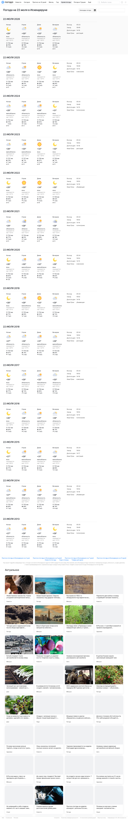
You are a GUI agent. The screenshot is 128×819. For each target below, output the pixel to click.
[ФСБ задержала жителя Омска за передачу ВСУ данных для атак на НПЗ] (79, 679)
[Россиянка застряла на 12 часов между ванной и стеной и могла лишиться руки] (109, 770)
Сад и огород (63, 560)
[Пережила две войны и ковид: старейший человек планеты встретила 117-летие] (109, 589)
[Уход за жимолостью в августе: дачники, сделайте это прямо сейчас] (19, 710)
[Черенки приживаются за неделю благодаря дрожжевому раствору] (79, 740)
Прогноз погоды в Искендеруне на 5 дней (47, 558)
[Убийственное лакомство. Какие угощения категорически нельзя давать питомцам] (19, 589)
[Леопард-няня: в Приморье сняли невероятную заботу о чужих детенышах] (79, 619)
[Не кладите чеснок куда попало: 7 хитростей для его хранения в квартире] (79, 770)
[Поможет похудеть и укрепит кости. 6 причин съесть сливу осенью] (49, 649)
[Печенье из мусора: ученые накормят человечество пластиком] (109, 800)
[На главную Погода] (8, 2)
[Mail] (2, 2)
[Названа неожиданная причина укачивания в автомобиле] (79, 649)
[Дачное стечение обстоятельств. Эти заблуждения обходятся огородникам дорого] (109, 710)
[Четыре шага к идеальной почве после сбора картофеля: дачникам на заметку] (19, 619)
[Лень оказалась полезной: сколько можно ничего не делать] (49, 740)
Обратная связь (101, 817)
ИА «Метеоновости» (120, 817)
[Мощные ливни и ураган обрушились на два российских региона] (79, 710)
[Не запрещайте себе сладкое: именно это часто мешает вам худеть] (19, 800)
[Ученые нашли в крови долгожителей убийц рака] (49, 800)
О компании (9, 817)
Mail (3, 817)
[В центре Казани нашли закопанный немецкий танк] (109, 649)
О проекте (57, 817)
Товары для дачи (77, 560)
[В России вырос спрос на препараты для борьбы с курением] (19, 770)
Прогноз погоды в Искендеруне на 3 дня (16, 558)
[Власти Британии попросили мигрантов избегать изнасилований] (49, 619)
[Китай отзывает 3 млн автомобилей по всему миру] (19, 649)
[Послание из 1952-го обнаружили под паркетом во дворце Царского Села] (79, 589)
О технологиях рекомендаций (88, 817)
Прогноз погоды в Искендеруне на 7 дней (79, 558)
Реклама (16, 817)
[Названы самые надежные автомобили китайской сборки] (109, 740)
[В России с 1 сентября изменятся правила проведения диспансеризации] (109, 619)
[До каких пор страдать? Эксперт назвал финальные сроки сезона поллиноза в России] (49, 770)
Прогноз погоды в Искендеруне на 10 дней (111, 558)
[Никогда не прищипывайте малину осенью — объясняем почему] (109, 679)
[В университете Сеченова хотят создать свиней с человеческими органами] (49, 679)
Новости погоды (50, 560)
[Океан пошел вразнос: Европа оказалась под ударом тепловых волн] (49, 589)
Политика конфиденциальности (69, 817)
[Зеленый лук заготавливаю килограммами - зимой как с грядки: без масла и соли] (19, 679)
